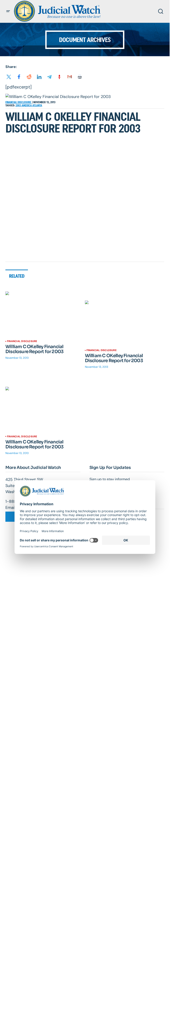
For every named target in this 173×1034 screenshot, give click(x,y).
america (27, 105)
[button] (8, 11)
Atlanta (37, 105)
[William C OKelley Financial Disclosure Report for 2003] (45, 313)
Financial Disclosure (18, 102)
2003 (19, 105)
